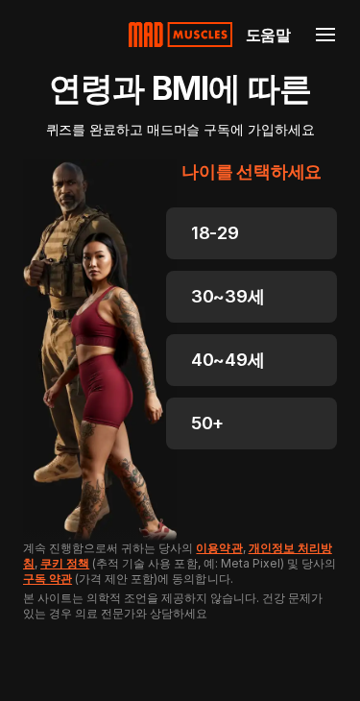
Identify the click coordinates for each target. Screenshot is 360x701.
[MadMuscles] (180, 34)
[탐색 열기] (325, 34)
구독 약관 (47, 578)
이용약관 (219, 548)
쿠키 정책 (64, 563)
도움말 (268, 34)
